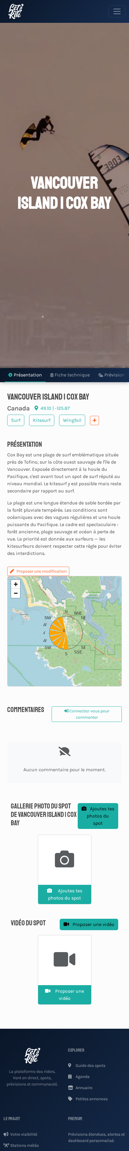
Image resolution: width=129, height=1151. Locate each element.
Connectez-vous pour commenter (88, 714)
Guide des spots (90, 1065)
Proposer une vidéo (92, 924)
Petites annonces (91, 1098)
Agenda (82, 1076)
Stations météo (24, 1145)
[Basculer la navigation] (117, 11)
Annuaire (83, 1087)
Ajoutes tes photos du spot (100, 816)
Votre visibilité (23, 1134)
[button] (65, 631)
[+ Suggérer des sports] (94, 420)
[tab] (25, 375)
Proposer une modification (41, 571)
